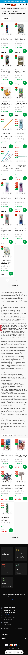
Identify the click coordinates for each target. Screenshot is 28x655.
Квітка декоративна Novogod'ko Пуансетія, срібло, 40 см (20, 487)
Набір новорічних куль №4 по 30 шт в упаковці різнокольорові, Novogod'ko (7, 455)
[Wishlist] (11, 34)
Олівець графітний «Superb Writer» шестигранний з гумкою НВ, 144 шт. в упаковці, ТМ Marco (7, 103)
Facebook (6, 628)
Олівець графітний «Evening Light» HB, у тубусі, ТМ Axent (20, 135)
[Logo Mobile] (10, 5)
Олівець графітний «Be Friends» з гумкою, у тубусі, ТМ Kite (6, 198)
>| (20, 280)
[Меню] (2, 4)
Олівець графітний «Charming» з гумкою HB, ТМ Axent (6, 230)
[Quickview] (3, 34)
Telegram (20, 628)
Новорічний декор (7, 435)
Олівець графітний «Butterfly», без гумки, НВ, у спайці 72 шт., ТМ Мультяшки (6, 39)
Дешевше (5, 18)
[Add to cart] (11, 51)
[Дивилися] (14, 652)
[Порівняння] (21, 652)
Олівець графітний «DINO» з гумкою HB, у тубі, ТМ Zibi (20, 39)
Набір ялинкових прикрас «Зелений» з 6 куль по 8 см (6, 519)
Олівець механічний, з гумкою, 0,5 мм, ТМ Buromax (20, 167)
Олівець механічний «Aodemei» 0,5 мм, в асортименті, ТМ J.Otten (6, 262)
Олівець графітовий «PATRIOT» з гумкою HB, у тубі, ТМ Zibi (21, 103)
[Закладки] (17, 652)
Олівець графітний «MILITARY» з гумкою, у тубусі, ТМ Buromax (20, 71)
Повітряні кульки (18, 435)
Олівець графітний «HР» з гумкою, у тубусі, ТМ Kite (21, 230)
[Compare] (8, 34)
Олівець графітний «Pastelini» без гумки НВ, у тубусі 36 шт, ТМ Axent (6, 167)
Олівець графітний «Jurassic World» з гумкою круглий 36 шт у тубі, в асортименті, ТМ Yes (7, 71)
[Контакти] (21, 5)
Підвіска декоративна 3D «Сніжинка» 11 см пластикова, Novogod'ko (7, 487)
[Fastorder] (6, 34)
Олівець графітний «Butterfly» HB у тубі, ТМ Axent (20, 198)
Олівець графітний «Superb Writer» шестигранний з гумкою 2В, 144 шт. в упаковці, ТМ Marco (7, 135)
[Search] (18, 5)
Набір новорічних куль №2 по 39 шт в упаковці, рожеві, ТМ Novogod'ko (21, 455)
